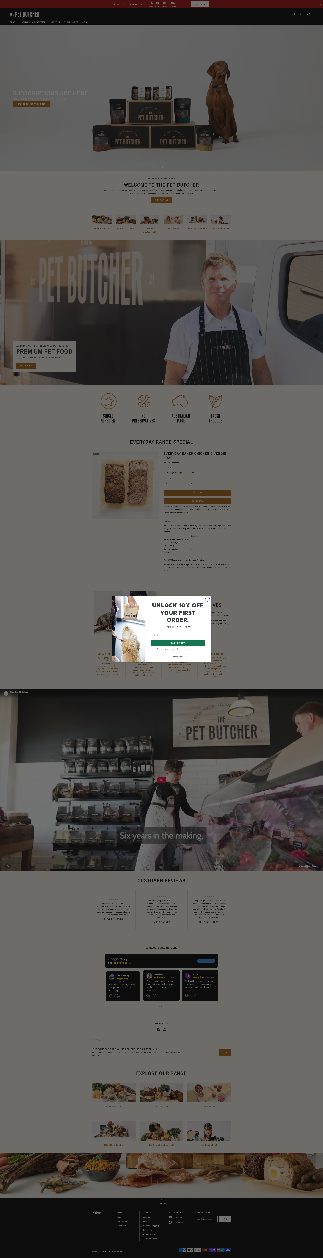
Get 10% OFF (178, 643)
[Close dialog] (207, 599)
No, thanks (178, 656)
